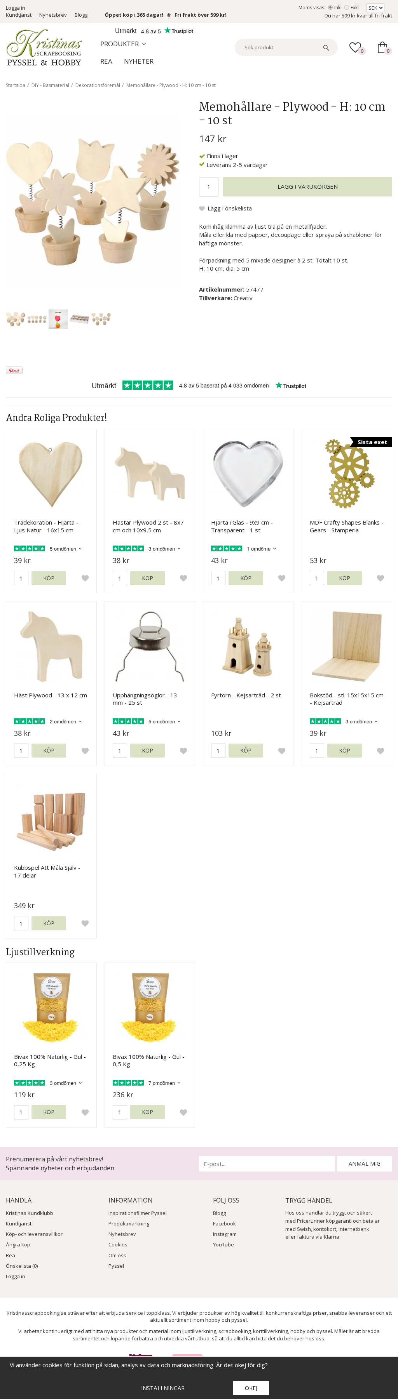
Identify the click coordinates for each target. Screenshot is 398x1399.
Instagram (225, 1233)
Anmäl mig (365, 1163)
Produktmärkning (128, 1223)
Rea (106, 61)
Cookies (117, 1244)
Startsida (15, 85)
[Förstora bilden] (93, 201)
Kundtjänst (18, 14)
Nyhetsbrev (53, 14)
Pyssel (116, 1265)
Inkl (338, 7)
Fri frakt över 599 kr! (201, 14)
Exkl (355, 7)
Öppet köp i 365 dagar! (134, 14)
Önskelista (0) (22, 1265)
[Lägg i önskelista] (85, 578)
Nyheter (139, 61)
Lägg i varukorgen (308, 186)
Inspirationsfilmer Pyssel (137, 1213)
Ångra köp (18, 1244)
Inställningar (163, 1388)
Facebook (224, 1223)
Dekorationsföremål (97, 85)
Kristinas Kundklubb (29, 1213)
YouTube (223, 1244)
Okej (251, 1388)
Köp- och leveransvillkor (34, 1233)
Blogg (81, 14)
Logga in (15, 7)
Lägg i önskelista (230, 208)
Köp (48, 578)
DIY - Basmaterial (50, 85)
